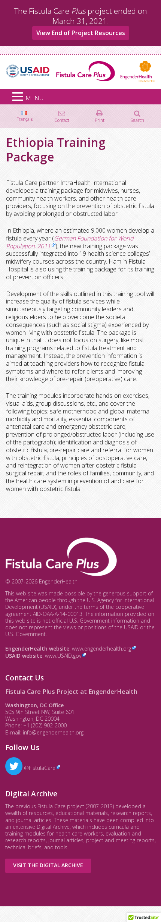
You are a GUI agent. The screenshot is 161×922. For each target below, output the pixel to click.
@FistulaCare (38, 767)
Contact (61, 120)
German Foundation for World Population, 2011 (70, 242)
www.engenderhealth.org (101, 648)
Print (99, 120)
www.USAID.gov (63, 655)
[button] (18, 97)
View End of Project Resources (80, 33)
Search (137, 120)
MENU (34, 98)
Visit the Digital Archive (48, 865)
